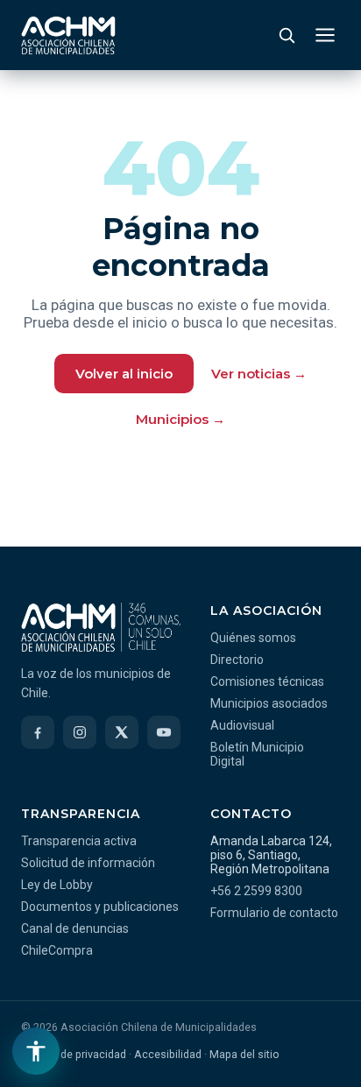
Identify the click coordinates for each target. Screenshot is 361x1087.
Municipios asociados (269, 703)
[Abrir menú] (325, 35)
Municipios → (180, 419)
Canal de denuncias (75, 928)
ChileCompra (57, 950)
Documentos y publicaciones (100, 907)
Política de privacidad (73, 1054)
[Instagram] (79, 732)
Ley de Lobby (57, 885)
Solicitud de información (88, 863)
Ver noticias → (259, 373)
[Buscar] (286, 35)
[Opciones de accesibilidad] (36, 1051)
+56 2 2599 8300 (256, 891)
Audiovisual (242, 725)
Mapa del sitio (244, 1054)
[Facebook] (37, 732)
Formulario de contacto (274, 913)
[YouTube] (163, 732)
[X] (121, 732)
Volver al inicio (124, 373)
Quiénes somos (253, 638)
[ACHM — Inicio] (68, 35)
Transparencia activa (79, 841)
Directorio (237, 660)
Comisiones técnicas (267, 681)
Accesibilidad (168, 1054)
